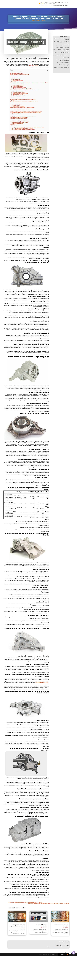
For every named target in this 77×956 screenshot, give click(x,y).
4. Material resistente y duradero (18, 94)
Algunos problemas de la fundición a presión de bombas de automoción (23, 116)
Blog (42, 2)
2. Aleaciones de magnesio (17, 104)
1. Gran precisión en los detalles (18, 91)
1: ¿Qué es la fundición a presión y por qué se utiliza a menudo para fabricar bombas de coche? (28, 127)
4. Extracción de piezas (16, 79)
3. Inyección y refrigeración (17, 78)
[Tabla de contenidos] (46, 70)
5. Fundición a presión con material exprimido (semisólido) (22, 88)
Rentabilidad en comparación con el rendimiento (19, 117)
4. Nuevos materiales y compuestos (18, 106)
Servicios (57, 2)
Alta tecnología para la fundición (18, 123)
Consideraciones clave (16, 113)
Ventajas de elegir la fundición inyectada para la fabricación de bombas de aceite (25, 89)
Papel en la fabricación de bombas (17, 73)
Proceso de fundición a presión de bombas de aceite (20, 74)
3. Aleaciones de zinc (16, 105)
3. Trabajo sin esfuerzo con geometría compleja (20, 93)
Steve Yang (35, 20)
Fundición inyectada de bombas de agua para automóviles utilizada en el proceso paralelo (26, 111)
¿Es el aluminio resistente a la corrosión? (61, 925)
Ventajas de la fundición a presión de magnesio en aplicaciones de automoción (61, 43)
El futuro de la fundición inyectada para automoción (20, 121)
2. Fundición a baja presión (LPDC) (18, 85)
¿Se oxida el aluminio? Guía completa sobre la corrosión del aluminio (17, 926)
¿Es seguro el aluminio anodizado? (62, 62)
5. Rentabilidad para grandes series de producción (21, 95)
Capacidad (51, 2)
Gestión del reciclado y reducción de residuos (19, 118)
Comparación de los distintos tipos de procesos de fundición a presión (23, 99)
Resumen (14, 81)
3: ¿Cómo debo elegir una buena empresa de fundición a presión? (24, 129)
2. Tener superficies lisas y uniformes (19, 92)
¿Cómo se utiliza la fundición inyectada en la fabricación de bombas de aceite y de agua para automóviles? (29, 82)
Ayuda (46, 2)
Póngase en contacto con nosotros (60, 5)
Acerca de (63, 2)
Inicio (68, 2)
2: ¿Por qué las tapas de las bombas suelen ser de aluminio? (23, 128)
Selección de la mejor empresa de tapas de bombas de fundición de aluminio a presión (26, 112)
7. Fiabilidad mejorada (16, 98)
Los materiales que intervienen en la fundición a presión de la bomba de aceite (24, 101)
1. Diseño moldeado (16, 75)
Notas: (14, 100)
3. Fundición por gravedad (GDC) (18, 86)
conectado (56, 947)
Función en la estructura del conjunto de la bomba (21, 108)
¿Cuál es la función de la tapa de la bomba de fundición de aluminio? (22, 107)
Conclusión (13, 124)
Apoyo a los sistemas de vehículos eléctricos (20, 122)
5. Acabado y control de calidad (18, 80)
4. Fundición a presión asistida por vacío (19, 87)
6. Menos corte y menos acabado (18, 96)
